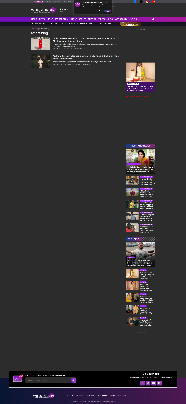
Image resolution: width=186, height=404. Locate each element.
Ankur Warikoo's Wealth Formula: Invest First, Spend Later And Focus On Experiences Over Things (147, 323)
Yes (107, 11)
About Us (70, 396)
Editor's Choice (133, 84)
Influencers (39, 1)
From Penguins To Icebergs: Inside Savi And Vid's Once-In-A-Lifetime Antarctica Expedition (140, 88)
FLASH (46, 1)
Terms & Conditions (118, 396)
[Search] (153, 19)
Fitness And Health (140, 145)
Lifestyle (42, 24)
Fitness (57, 24)
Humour (91, 24)
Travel (64, 24)
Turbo (65, 1)
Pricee (60, 1)
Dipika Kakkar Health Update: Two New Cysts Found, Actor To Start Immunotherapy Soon (86, 40)
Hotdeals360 (53, 1)
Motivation (82, 24)
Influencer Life (78, 19)
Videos (101, 19)
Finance (72, 24)
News (42, 19)
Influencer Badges (57, 18)
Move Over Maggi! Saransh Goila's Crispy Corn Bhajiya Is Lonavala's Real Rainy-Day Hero (139, 262)
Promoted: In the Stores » (137, 96)
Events (133, 19)
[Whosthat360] (43, 10)
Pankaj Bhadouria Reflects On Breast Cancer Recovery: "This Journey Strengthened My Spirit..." (140, 169)
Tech (33, 1)
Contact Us (102, 396)
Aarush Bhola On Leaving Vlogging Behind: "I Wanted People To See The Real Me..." (146, 206)
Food (50, 24)
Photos (92, 19)
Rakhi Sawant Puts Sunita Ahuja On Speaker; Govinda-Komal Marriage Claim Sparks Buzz (147, 299)
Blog (110, 19)
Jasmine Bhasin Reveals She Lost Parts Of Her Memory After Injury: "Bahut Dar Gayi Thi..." (147, 182)
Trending (134, 239)
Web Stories (121, 19)
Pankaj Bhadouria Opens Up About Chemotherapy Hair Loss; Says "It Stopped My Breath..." (147, 229)
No (100, 11)
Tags (38, 29)
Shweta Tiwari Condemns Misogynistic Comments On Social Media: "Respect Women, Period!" (146, 287)
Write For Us (113, 24)
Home (34, 19)
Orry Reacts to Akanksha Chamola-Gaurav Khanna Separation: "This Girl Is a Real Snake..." (147, 311)
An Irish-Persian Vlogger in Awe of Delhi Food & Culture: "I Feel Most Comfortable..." (86, 57)
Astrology (101, 24)
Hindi (69, 1)
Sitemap (79, 396)
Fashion (34, 24)
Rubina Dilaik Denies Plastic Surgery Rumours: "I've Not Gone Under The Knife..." (147, 194)
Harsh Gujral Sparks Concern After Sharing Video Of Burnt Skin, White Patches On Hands (147, 217)
